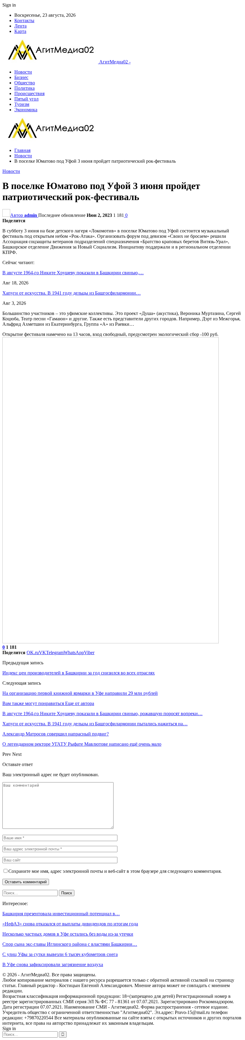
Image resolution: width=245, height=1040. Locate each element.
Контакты (24, 20)
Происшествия (29, 93)
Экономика (25, 109)
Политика (24, 88)
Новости (23, 71)
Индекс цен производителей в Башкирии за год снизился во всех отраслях (78, 672)
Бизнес (21, 77)
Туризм (21, 104)
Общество (24, 82)
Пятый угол (26, 98)
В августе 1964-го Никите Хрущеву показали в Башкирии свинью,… (73, 272)
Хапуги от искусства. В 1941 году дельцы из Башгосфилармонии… (71, 293)
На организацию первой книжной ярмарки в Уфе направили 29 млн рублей (80, 693)
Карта (20, 31)
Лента (20, 25)
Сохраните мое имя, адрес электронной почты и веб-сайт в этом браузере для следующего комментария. (115, 871)
